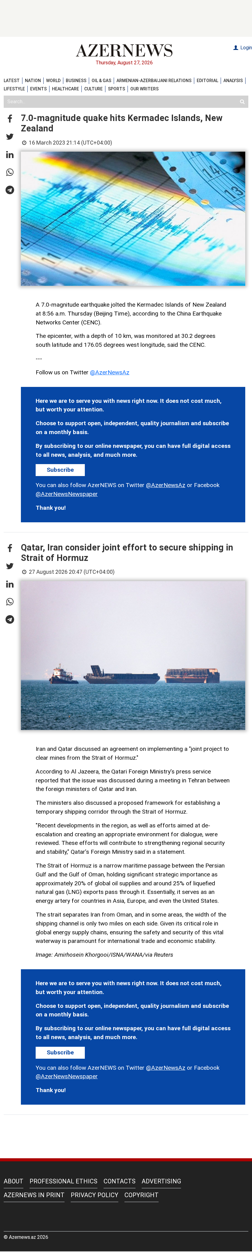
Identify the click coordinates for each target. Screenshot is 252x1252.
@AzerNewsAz (109, 372)
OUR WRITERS (144, 88)
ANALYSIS (233, 80)
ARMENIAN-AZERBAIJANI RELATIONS (153, 80)
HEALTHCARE (65, 88)
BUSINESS (76, 80)
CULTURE (93, 88)
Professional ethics (63, 1181)
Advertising (161, 1181)
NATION (33, 80)
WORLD (53, 80)
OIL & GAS (101, 80)
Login (245, 48)
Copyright (141, 1195)
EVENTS (38, 88)
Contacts (120, 1181)
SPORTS (116, 88)
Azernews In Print (34, 1195)
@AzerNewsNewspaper (67, 493)
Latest (12, 80)
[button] (10, 119)
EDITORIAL (207, 80)
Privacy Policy (94, 1195)
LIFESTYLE (14, 88)
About (13, 1181)
